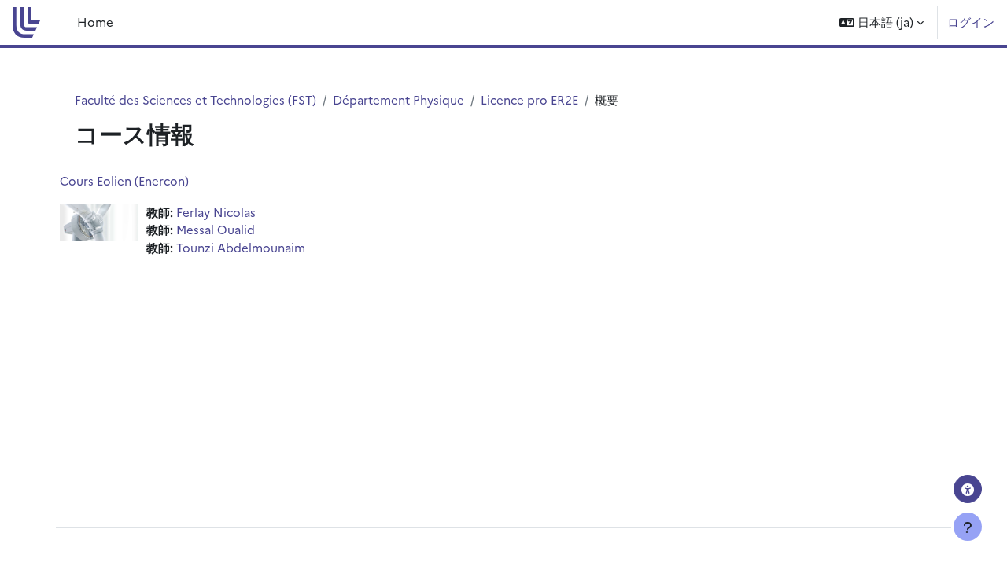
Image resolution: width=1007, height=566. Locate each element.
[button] (881, 22)
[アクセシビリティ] (968, 489)
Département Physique (398, 99)
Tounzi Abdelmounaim (240, 247)
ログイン (970, 21)
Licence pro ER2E (529, 99)
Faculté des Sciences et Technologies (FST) (195, 99)
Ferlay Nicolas (216, 212)
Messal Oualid (215, 229)
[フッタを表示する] (968, 527)
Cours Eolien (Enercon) (124, 180)
